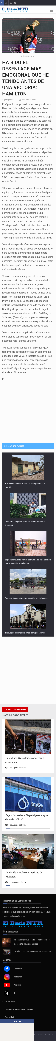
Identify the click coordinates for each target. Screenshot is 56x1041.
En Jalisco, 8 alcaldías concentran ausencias (32, 951)
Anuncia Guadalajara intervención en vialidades (26, 560)
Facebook (18, 969)
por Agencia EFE (10, 100)
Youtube (17, 985)
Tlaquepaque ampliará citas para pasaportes (25, 594)
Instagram (18, 977)
